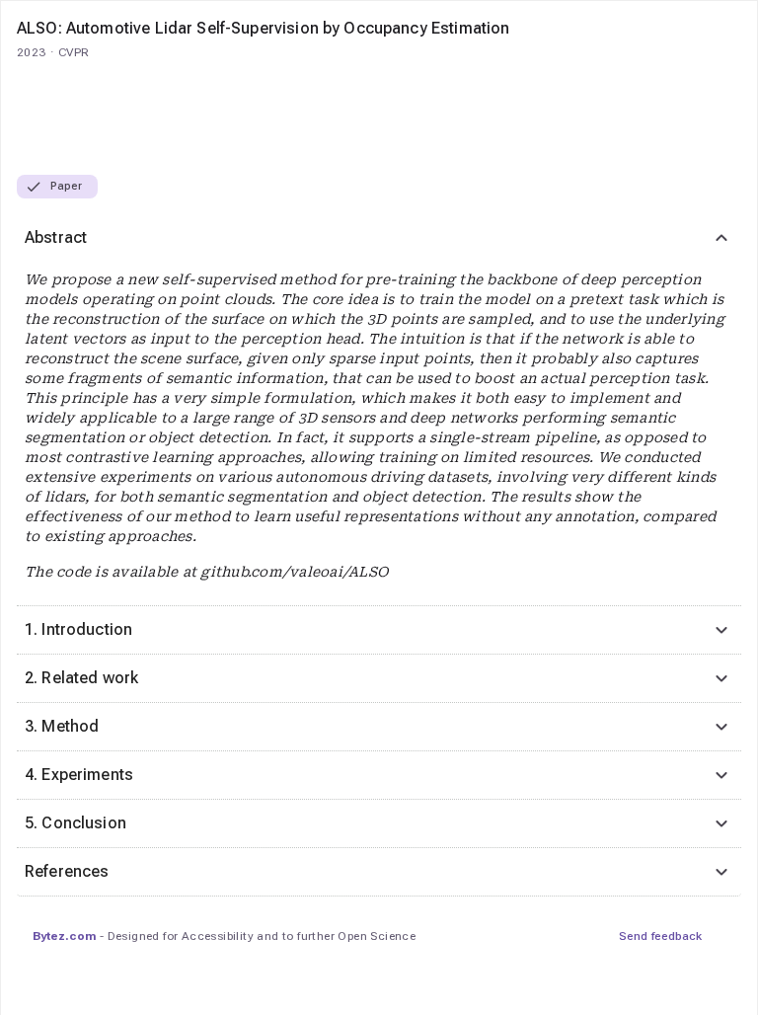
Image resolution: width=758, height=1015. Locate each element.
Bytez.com (64, 936)
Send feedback (660, 936)
